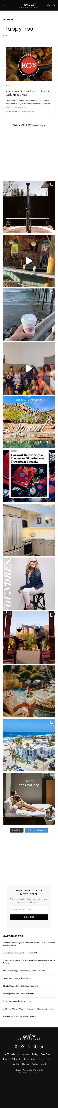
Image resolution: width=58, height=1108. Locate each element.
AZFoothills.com (13, 936)
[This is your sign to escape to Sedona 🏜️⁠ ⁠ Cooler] (29, 637)
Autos (49, 1059)
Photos (35, 1063)
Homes (25, 1063)
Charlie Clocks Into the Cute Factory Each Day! (21, 986)
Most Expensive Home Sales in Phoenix (18, 993)
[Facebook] (22, 1047)
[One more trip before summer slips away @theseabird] (29, 314)
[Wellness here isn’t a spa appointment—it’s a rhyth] (29, 207)
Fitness (41, 1059)
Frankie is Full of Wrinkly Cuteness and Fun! (20, 1016)
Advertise (18, 1070)
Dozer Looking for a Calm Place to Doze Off (20, 953)
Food (8, 85)
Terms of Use (39, 1070)
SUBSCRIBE (29, 917)
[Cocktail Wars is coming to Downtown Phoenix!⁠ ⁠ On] (29, 476)
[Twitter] (29, 1047)
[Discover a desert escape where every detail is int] (29, 799)
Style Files (45, 1054)
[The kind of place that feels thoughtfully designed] (29, 261)
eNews (25, 1054)
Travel (5, 1059)
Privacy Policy (28, 1070)
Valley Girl (16, 1059)
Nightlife (15, 1063)
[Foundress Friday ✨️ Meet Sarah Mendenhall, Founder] (29, 584)
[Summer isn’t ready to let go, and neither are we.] (29, 745)
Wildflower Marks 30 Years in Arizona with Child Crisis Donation (28, 1009)
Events (44, 1063)
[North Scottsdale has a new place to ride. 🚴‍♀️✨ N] (29, 368)
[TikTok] (35, 1047)
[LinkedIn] (41, 1047)
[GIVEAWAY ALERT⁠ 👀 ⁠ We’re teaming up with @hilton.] (29, 530)
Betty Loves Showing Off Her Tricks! (16, 978)
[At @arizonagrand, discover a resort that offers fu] (29, 691)
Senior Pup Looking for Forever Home (17, 1001)
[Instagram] (16, 1047)
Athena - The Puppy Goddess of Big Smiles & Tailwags (24, 970)
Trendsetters (29, 1059)
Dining (35, 1054)
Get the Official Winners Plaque (29, 125)
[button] (4, 5)
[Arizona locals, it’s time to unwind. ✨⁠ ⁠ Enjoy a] (29, 422)
